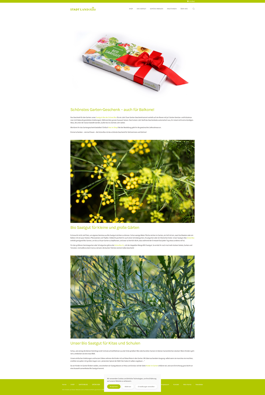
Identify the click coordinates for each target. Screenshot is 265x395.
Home (64, 384)
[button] (194, 8)
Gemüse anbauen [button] (156, 9)
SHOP (72, 384)
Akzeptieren (114, 387)
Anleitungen (171, 9)
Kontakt (176, 384)
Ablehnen (128, 387)
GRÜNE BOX (96, 384)
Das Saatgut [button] (141, 9)
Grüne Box (190, 238)
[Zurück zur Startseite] (83, 8)
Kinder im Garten (152, 365)
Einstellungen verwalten (146, 387)
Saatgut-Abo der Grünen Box (106, 117)
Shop (131, 9)
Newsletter (199, 384)
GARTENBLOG (83, 384)
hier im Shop (112, 127)
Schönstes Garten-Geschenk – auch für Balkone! (112, 109)
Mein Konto (187, 384)
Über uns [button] (184, 9)
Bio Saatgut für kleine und (104, 227)
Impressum (165, 384)
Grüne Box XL (119, 245)
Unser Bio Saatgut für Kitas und (105, 343)
